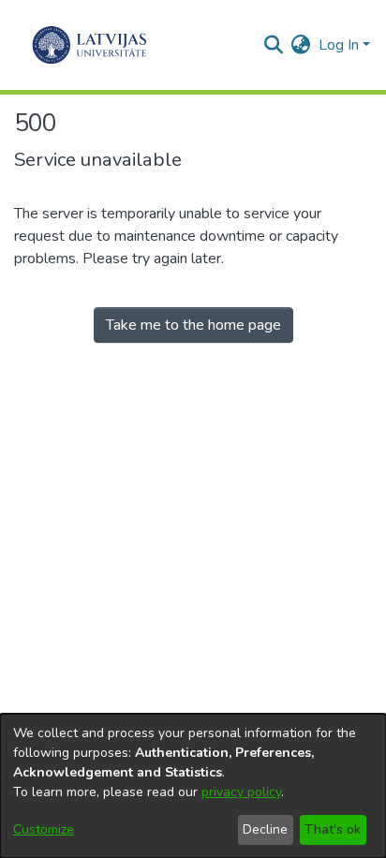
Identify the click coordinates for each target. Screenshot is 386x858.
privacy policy (241, 792)
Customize (43, 829)
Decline (265, 829)
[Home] (89, 44)
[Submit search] (274, 45)
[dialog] (193, 786)
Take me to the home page (193, 325)
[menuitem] (301, 45)
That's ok (332, 829)
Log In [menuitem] (339, 45)
